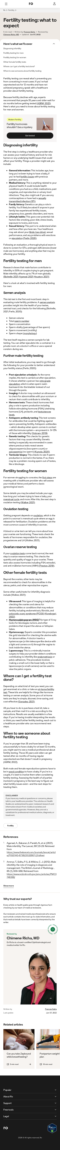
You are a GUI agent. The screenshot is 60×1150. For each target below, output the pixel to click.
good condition (16, 771)
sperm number (21, 320)
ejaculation (17, 238)
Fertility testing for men (13, 53)
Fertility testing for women (14, 57)
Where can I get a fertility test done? (19, 66)
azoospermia (15, 451)
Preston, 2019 (46, 565)
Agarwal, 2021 (26, 276)
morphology (30, 333)
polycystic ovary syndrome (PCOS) (26, 613)
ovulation (38, 515)
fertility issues (27, 176)
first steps (47, 477)
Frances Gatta (51, 1009)
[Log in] (55, 4)
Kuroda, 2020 (42, 451)
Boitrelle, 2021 (11, 276)
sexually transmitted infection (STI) (27, 200)
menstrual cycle (11, 499)
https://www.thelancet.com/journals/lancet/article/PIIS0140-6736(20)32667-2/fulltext (31, 854)
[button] (30, 12)
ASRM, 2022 (43, 103)
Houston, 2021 (41, 276)
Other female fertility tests (14, 62)
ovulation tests (17, 553)
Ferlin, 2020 (30, 238)
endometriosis (45, 656)
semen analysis (47, 302)
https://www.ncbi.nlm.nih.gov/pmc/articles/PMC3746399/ (31, 876)
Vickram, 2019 (39, 433)
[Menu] (6, 4)
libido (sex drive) (37, 232)
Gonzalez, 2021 (26, 701)
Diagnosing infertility (12, 48)
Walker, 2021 (27, 502)
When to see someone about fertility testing (22, 71)
